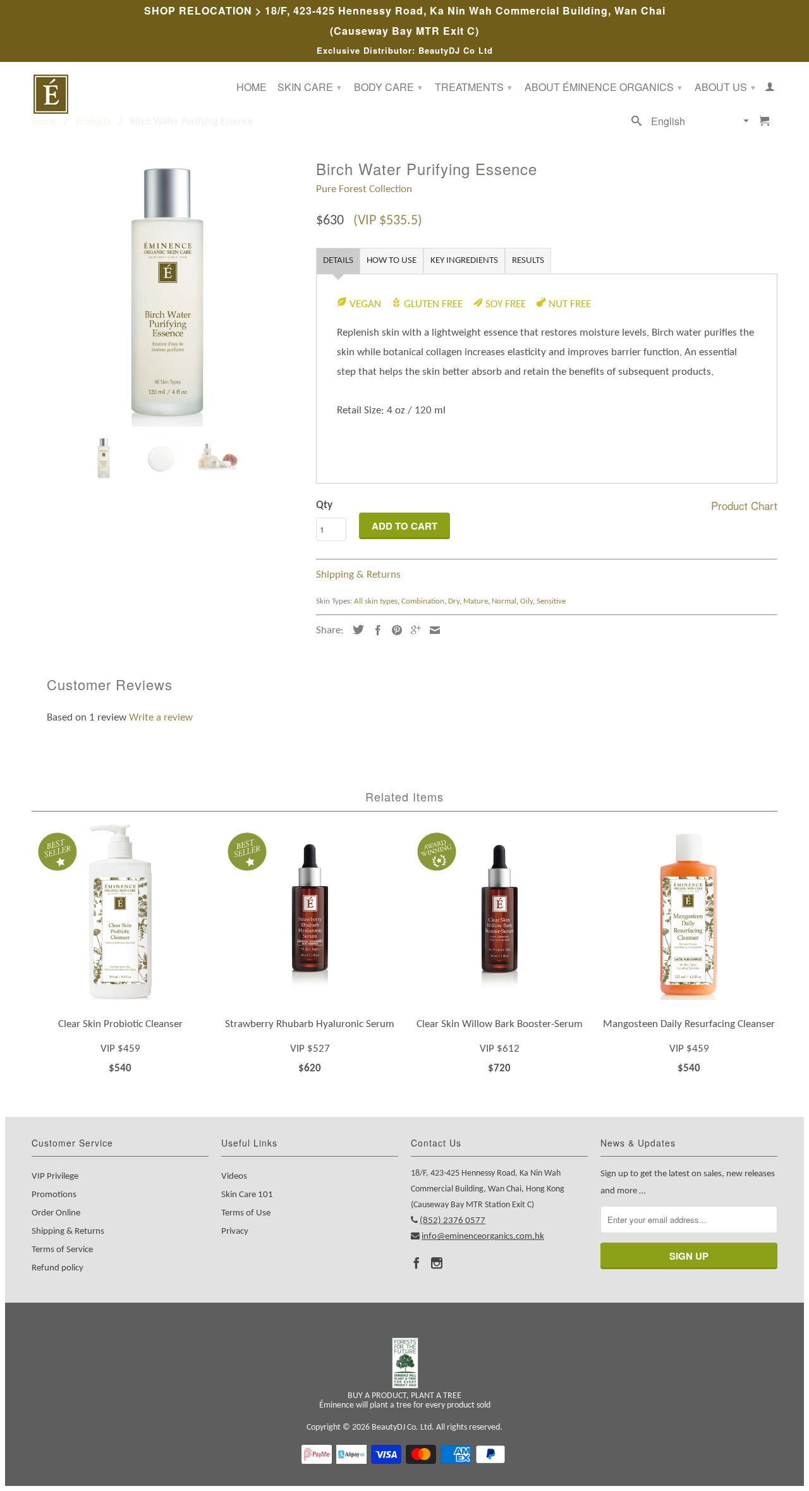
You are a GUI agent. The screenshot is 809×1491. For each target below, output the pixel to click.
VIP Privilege (55, 1176)
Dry (453, 601)
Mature (475, 601)
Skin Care (309, 87)
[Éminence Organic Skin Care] (120, 94)
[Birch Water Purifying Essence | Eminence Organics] (167, 291)
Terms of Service (62, 1250)
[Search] (636, 123)
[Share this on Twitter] (355, 629)
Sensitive (551, 601)
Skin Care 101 (247, 1195)
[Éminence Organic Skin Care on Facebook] (416, 1263)
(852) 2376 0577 (452, 1221)
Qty (324, 505)
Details (338, 260)
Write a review (161, 717)
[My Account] (770, 89)
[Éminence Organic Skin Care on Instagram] (436, 1263)
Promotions (54, 1195)
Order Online (56, 1213)
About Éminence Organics (603, 87)
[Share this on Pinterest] (394, 630)
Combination (422, 601)
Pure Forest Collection (364, 189)
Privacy (234, 1231)
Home (251, 88)
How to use (392, 260)
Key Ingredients (464, 260)
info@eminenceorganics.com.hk (483, 1236)
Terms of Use (246, 1213)
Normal (504, 601)
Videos (234, 1176)
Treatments (473, 87)
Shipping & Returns (358, 574)
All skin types (376, 601)
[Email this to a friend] (431, 630)
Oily (526, 601)
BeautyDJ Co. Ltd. (403, 1427)
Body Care (388, 87)
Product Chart (744, 505)
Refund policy (57, 1268)
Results (528, 260)
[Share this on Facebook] (375, 630)
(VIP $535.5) (387, 221)
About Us (725, 87)
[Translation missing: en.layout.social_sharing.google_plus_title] (412, 630)
